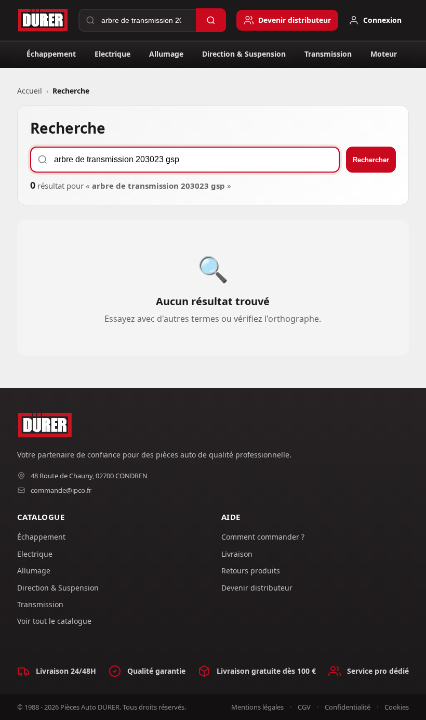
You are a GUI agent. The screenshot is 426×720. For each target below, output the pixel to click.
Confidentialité (347, 707)
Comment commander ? (262, 537)
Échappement (51, 54)
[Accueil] (42, 20)
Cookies (396, 707)
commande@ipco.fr (61, 490)
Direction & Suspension (244, 54)
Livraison (236, 554)
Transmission (328, 54)
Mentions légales (257, 707)
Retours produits (250, 570)
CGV (304, 707)
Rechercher (371, 160)
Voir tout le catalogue (54, 621)
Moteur (383, 54)
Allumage (166, 54)
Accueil (29, 91)
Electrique (112, 54)
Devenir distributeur (256, 588)
